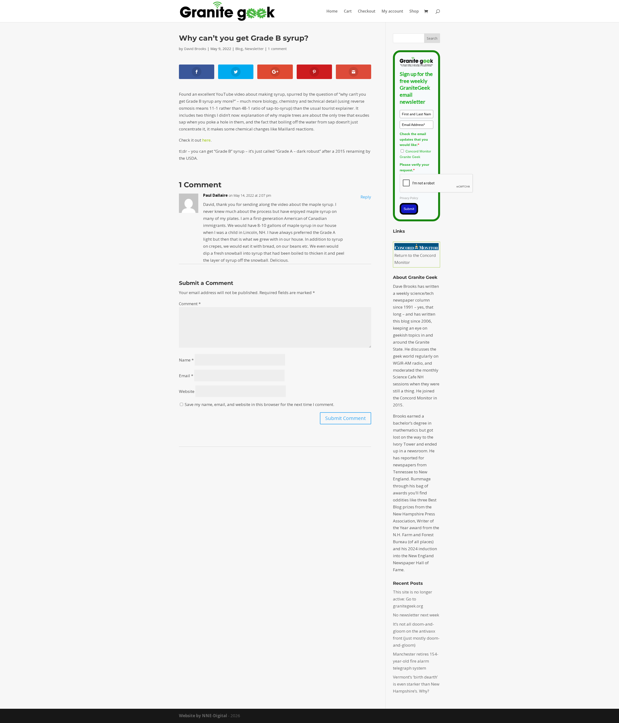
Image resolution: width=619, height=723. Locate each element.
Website (186, 391)
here (206, 140)
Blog (239, 48)
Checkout (366, 11)
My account (392, 11)
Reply (366, 197)
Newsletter (254, 48)
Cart (348, 11)
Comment (190, 303)
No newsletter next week (416, 615)
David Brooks (195, 48)
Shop (414, 11)
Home (332, 11)
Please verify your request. (414, 167)
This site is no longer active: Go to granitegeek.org (412, 599)
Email (186, 375)
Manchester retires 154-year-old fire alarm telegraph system (415, 661)
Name (186, 360)
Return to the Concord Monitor (415, 259)
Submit (409, 209)
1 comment (277, 48)
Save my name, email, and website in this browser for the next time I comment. (259, 404)
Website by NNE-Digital (203, 715)
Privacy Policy (409, 198)
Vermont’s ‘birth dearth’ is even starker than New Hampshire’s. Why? (416, 684)
